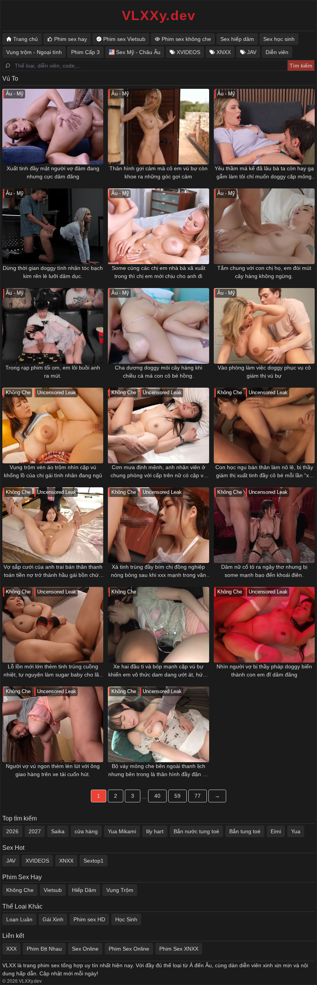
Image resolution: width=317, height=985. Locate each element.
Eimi (276, 831)
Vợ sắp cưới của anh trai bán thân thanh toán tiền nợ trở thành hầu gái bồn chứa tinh (52, 571)
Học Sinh (126, 919)
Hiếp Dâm (84, 890)
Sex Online (85, 949)
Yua (295, 831)
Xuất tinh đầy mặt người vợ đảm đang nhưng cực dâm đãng (53, 172)
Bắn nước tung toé (196, 831)
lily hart (155, 831)
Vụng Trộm (119, 890)
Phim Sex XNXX (178, 949)
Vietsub (53, 890)
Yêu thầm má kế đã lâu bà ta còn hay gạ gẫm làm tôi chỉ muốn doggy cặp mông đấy (264, 173)
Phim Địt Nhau (44, 949)
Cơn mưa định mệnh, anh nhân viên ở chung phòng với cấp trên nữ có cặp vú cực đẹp (158, 472)
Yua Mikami (122, 831)
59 (177, 796)
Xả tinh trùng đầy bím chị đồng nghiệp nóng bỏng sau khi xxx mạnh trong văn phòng (158, 571)
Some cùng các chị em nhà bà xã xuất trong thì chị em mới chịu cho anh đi (158, 272)
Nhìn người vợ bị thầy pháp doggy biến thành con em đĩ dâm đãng (264, 670)
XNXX (66, 861)
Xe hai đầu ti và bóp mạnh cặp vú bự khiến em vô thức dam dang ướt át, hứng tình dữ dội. (158, 671)
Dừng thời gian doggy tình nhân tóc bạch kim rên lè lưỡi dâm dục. (53, 272)
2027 (35, 831)
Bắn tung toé (245, 831)
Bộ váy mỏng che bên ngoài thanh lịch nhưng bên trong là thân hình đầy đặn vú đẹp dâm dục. (158, 770)
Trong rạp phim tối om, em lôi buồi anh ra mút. (52, 372)
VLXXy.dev (159, 15)
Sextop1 (94, 861)
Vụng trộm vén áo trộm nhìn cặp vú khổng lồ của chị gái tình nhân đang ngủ (53, 471)
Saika (58, 831)
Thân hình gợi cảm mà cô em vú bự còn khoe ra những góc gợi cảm (158, 172)
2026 (12, 831)
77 (197, 796)
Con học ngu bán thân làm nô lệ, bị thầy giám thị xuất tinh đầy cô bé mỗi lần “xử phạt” (264, 472)
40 (157, 796)
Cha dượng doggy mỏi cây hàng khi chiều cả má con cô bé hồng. (158, 372)
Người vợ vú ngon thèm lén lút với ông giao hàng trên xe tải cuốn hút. (53, 770)
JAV (10, 861)
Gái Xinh (53, 919)
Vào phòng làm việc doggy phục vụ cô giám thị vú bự (264, 372)
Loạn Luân (19, 919)
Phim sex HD (89, 919)
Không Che (20, 890)
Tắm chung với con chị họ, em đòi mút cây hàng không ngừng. (264, 272)
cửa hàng (86, 831)
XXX (11, 949)
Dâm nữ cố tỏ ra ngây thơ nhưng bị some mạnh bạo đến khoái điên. (264, 571)
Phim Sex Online (129, 949)
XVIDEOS (37, 861)
